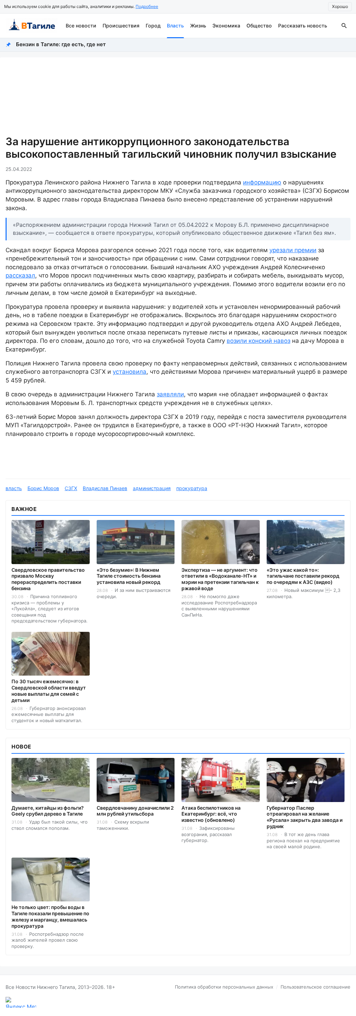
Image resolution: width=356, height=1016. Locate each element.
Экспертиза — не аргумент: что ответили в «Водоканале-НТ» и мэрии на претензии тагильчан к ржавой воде (220, 579)
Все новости (81, 25)
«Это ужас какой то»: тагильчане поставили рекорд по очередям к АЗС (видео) (303, 576)
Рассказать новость (302, 25)
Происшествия (121, 25)
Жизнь (198, 25)
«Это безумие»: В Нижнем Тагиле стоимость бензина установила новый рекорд (129, 576)
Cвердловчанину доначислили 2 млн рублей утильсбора (135, 811)
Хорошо (340, 6)
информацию (262, 182)
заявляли (170, 394)
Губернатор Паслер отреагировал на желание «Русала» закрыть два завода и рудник (304, 817)
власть (14, 488)
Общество (259, 25)
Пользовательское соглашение (315, 987)
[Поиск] (344, 25)
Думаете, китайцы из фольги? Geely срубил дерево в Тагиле (47, 811)
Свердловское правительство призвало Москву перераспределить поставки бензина (48, 579)
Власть (175, 25)
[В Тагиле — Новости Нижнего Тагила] (31, 25)
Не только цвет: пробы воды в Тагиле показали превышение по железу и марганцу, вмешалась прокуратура (50, 916)
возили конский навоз (258, 340)
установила (129, 371)
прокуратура (191, 488)
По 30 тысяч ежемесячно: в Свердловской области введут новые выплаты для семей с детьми (48, 690)
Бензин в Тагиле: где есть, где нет (61, 44)
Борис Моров (43, 488)
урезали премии (292, 250)
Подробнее (147, 6)
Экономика (226, 25)
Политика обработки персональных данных (224, 987)
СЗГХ (71, 488)
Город (153, 25)
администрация (152, 488)
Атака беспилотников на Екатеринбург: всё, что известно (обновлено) (211, 814)
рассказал (20, 275)
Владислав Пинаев (105, 488)
